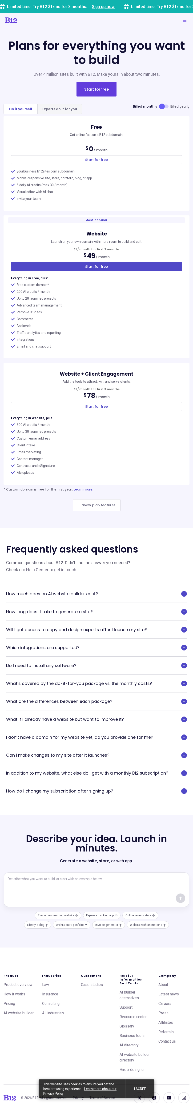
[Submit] (180, 898)
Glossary (127, 1026)
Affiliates (165, 1022)
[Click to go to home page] (11, 20)
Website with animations (146, 925)
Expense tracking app (100, 915)
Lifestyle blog (35, 925)
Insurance (50, 994)
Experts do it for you (59, 109)
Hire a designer (132, 1069)
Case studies (92, 984)
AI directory (129, 1045)
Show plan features (97, 505)
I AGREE (140, 1089)
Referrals (166, 1032)
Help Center (37, 569)
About (163, 984)
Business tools (132, 1035)
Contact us (167, 1041)
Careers (164, 1003)
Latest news (168, 994)
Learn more (83, 489)
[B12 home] (10, 1098)
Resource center (133, 1017)
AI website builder (19, 1013)
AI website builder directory (135, 1057)
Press (163, 1013)
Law (45, 984)
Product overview (18, 984)
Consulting (51, 1003)
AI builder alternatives (129, 995)
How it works (14, 994)
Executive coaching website (56, 915)
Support (126, 1007)
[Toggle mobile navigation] (184, 20)
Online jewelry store (138, 915)
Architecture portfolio (70, 925)
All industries (53, 1013)
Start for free (96, 89)
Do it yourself (20, 109)
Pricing (9, 1003)
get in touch (65, 569)
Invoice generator (106, 925)
